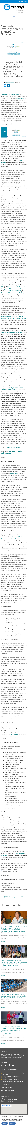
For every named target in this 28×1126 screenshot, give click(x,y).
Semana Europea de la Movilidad (11, 332)
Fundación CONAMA (14, 291)
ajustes (20, 1120)
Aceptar (4, 1123)
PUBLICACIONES (6, 1087)
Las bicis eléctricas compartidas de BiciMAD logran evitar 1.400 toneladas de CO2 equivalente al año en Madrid (13, 996)
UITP (2, 287)
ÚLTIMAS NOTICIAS (7, 1090)
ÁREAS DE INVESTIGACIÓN (10, 1070)
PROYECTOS (5, 1084)
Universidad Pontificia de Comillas (12, 316)
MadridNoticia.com (13, 447)
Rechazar (12, 1123)
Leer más (3, 941)
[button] (14, 16)
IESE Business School (19, 318)
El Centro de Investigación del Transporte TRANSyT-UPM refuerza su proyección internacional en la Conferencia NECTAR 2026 (14, 962)
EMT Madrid (20, 98)
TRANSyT (4, 1051)
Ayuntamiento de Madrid (10, 94)
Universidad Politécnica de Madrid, (12, 293)
